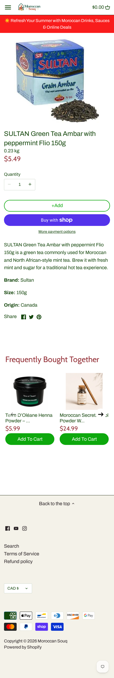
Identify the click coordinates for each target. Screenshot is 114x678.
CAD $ (13, 588)
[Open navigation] (8, 7)
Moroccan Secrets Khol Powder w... (84, 418)
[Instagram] (24, 528)
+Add (57, 205)
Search (11, 546)
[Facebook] (7, 528)
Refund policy (18, 561)
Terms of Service (21, 553)
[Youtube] (16, 528)
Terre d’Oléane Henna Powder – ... (28, 418)
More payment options (57, 232)
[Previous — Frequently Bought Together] (13, 414)
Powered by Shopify (23, 647)
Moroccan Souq (52, 641)
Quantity (12, 174)
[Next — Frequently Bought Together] (100, 414)
